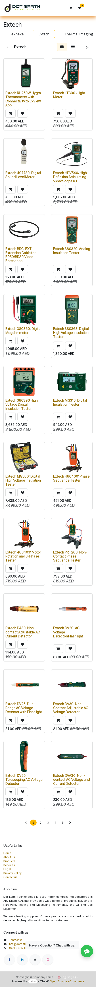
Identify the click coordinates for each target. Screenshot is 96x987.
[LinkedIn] (22, 959)
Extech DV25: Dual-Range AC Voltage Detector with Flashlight (23, 708)
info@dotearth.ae (19, 944)
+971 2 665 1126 (18, 948)
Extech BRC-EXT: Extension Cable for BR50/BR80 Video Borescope (20, 255)
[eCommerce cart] (70, 8)
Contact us (10, 877)
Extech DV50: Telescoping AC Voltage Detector (23, 779)
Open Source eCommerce (67, 981)
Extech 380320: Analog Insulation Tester (71, 251)
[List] (72, 47)
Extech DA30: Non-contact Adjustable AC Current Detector (22, 632)
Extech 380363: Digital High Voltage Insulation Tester (71, 333)
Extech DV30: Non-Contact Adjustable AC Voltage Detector (70, 708)
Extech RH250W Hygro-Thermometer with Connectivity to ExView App (23, 99)
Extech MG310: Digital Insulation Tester (70, 402)
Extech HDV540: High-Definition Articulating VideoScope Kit (70, 177)
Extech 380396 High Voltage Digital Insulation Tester (21, 404)
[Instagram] (47, 959)
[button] (10, 113)
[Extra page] (35, 959)
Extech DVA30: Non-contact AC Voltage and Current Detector (71, 779)
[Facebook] (9, 959)
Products (9, 861)
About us (9, 857)
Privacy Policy (12, 873)
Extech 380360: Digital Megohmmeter (23, 331)
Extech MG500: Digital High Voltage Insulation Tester (23, 480)
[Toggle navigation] (89, 8)
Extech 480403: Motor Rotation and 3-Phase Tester (23, 556)
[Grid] (61, 47)
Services (9, 865)
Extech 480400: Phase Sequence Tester (71, 478)
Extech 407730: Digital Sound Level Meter (23, 175)
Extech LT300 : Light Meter (69, 95)
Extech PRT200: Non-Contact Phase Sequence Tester (70, 556)
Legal (7, 869)
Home (7, 853)
